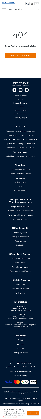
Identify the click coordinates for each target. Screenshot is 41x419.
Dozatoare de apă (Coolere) (20, 271)
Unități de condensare (20, 237)
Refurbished (20, 302)
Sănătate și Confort (20, 254)
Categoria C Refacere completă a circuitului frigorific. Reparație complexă (20, 325)
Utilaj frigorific (20, 228)
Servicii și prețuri (20, 118)
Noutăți (20, 99)
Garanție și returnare (20, 114)
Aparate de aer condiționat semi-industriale (20, 139)
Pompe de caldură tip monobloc (20, 211)
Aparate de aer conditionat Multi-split (20, 135)
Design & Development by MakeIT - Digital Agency (20, 400)
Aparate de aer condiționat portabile (20, 148)
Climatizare (20, 126)
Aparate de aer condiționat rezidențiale (20, 131)
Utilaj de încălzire (20, 280)
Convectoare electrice (20, 289)
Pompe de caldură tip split (20, 207)
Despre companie (20, 96)
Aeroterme (20, 285)
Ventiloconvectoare (20, 219)
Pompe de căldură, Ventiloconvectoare (20, 200)
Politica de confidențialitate (20, 371)
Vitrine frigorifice (20, 233)
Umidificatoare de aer (20, 267)
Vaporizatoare (20, 241)
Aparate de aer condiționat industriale (20, 144)
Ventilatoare (20, 178)
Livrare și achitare (20, 110)
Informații (20, 335)
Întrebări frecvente (20, 103)
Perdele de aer (20, 293)
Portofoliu (20, 348)
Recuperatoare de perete (20, 170)
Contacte (20, 107)
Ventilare (20, 165)
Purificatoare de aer (20, 263)
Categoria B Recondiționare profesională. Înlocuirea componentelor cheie (20, 317)
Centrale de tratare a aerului (20, 174)
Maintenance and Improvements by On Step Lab (20, 404)
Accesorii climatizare (20, 152)
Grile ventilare (20, 182)
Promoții (20, 344)
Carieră (20, 340)
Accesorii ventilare (20, 191)
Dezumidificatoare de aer (20, 259)
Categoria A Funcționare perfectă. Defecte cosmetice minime (20, 308)
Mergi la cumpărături (20, 55)
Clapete (21, 186)
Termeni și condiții (20, 376)
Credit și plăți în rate (20, 353)
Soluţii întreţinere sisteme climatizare (20, 156)
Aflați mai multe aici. (10, 417)
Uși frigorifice (20, 245)
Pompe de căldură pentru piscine (20, 215)
